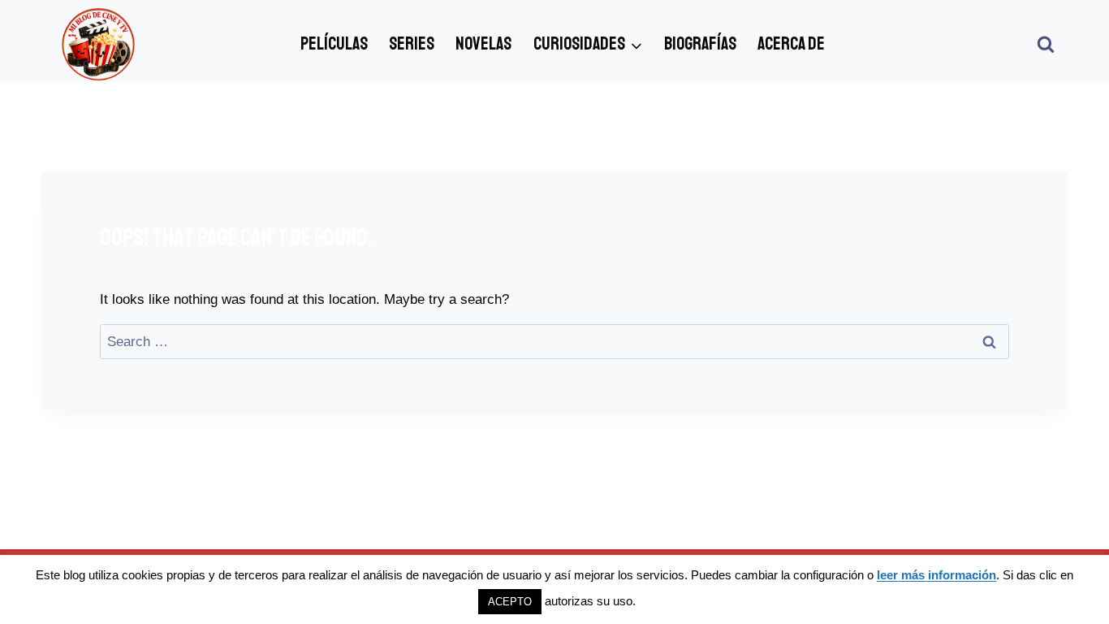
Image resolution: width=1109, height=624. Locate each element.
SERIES (411, 43)
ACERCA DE (791, 43)
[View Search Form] (1046, 45)
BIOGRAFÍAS (700, 43)
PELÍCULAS (334, 43)
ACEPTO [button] (510, 602)
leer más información (936, 575)
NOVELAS (483, 43)
